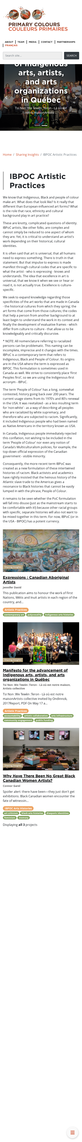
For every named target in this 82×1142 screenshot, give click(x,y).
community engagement (18, 720)
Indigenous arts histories (59, 614)
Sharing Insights (27, 154)
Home (7, 154)
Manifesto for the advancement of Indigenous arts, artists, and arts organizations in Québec (35, 674)
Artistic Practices (16, 609)
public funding (44, 720)
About (9, 42)
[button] (6, 97)
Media (32, 42)
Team (21, 42)
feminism (9, 817)
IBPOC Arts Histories (18, 808)
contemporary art (14, 614)
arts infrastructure (61, 715)
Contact (46, 42)
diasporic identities (58, 813)
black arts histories (32, 813)
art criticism (11, 813)
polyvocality (35, 614)
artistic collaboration (36, 715)
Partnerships (66, 42)
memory (23, 817)
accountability (12, 715)
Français (11, 45)
